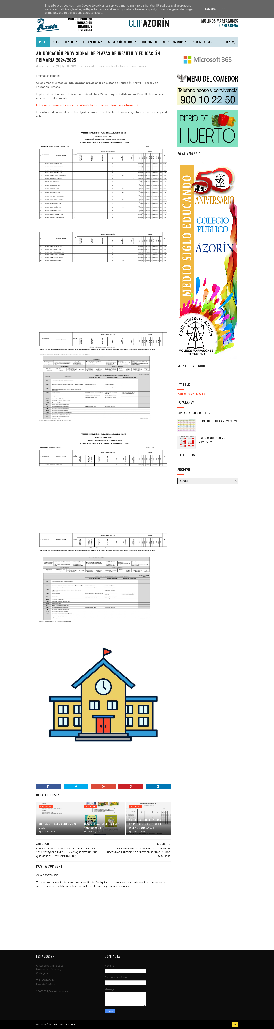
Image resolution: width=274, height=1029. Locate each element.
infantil (122, 66)
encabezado (103, 66)
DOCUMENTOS (91, 42)
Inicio (43, 42)
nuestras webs (173, 42)
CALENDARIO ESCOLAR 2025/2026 (212, 440)
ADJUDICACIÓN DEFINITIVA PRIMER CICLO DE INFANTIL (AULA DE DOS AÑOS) (145, 823)
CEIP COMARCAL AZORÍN (64, 1024)
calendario (149, 42)
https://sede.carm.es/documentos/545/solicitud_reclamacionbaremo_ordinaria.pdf (87, 105)
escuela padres (202, 42)
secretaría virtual (121, 42)
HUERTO (223, 42)
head (114, 66)
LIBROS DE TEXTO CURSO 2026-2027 (58, 825)
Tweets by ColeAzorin (191, 394)
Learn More (210, 9)
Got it (226, 9)
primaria (131, 66)
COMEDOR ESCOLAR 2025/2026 (218, 421)
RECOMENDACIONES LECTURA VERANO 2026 (101, 825)
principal (142, 66)
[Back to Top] (235, 1024)
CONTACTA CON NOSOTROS (193, 413)
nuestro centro (64, 42)
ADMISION (76, 66)
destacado (89, 66)
